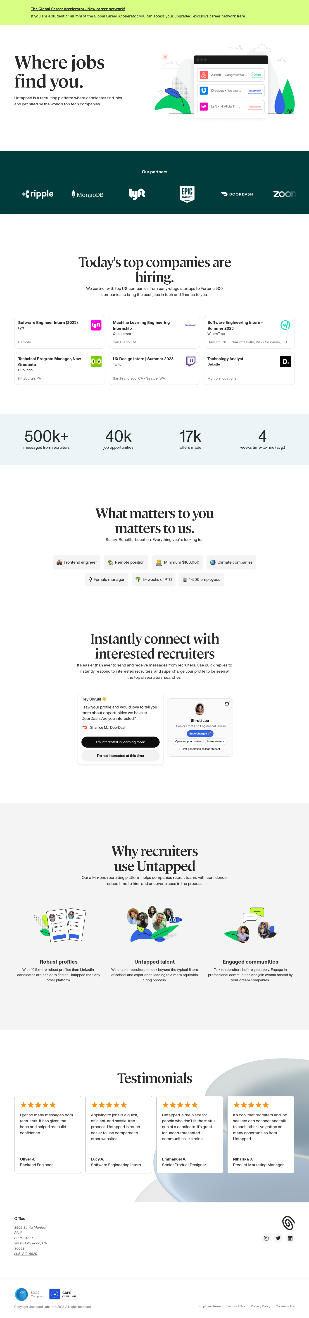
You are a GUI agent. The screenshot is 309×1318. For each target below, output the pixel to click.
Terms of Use (236, 1306)
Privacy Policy (260, 1306)
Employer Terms (210, 1306)
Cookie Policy (285, 1306)
